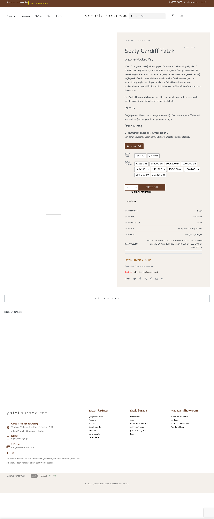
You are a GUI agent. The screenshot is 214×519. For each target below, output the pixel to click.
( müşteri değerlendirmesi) (146, 272)
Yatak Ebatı (127, 155)
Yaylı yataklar (143, 40)
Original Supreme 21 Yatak (175, 378)
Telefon (14, 436)
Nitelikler (131, 201)
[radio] (140, 156)
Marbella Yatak (107, 378)
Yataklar (129, 40)
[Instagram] (13, 453)
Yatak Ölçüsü (128, 163)
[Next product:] (193, 49)
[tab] (132, 202)
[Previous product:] (186, 49)
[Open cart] (173, 15)
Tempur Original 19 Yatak (38, 378)
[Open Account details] (182, 15)
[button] (186, 48)
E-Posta (15, 444)
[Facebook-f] (8, 453)
